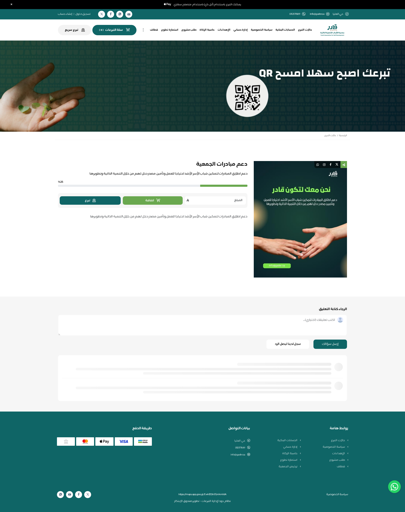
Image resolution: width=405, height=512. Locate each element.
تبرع (87, 200)
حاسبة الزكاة (207, 30)
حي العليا (239, 441)
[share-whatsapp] (317, 164)
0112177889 (240, 448)
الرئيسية (343, 136)
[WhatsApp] (119, 14)
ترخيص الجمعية (288, 466)
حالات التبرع (305, 30)
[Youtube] (128, 14)
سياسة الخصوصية (261, 30)
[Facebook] (111, 14)
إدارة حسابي (241, 30)
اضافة (149, 200)
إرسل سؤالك (330, 344)
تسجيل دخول (83, 14)
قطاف (154, 30)
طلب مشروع (189, 30)
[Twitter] (101, 14)
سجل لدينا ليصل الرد (288, 344)
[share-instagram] (324, 164)
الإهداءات (224, 30)
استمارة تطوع (169, 30)
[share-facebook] (330, 164)
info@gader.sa (317, 14)
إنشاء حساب (65, 14)
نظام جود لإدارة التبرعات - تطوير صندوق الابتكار (202, 501)
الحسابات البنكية (285, 30)
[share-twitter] (336, 164)
